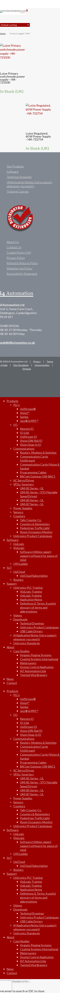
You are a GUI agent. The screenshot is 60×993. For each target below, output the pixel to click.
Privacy (37, 361)
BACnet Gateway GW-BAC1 (37, 476)
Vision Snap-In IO (30, 444)
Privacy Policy (16, 258)
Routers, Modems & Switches (38, 452)
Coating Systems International (39, 659)
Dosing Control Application (37, 667)
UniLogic (18, 544)
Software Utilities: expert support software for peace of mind (39, 556)
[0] (24, 11)
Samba (24, 417)
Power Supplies (22, 508)
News (10, 679)
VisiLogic (18, 548)
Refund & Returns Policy (22, 263)
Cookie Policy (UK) (19, 252)
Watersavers (28, 663)
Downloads (20, 619)
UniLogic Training (31, 595)
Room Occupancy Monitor (36, 532)
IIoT (9, 568)
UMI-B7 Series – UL (32, 504)
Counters (19, 516)
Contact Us (14, 247)
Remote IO (27, 429)
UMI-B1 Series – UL (32, 488)
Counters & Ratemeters (35, 524)
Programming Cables (33, 472)
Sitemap (26, 368)
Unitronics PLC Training (28, 587)
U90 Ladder (20, 564)
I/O (15, 425)
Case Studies (21, 651)
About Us (13, 242)
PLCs (16, 405)
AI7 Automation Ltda (33, 671)
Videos (17, 615)
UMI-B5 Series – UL (32, 500)
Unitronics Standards (26, 643)
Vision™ (25, 413)
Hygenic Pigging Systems (36, 655)
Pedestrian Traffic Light (35, 528)
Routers (18, 579)
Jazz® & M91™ (29, 421)
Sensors (18, 512)
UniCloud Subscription (34, 575)
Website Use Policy (19, 268)
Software (12, 171)
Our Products (15, 166)
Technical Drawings (19, 177)
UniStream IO (28, 437)
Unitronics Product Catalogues (32, 536)
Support (12, 583)
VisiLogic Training (31, 591)
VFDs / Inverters (23, 484)
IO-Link (24, 433)
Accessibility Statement (22, 274)
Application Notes (31, 599)
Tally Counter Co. (31, 520)
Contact (12, 683)
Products (12, 401)
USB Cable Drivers (31, 631)
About (10, 647)
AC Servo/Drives (23, 480)
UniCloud (19, 572)
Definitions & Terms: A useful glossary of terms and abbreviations (38, 607)
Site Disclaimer (21, 365)
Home (3, 33)
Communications (23, 448)
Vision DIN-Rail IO (31, 440)
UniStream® (28, 409)
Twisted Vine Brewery (33, 675)
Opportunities (42, 365)
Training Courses (18, 191)
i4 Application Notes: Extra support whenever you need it (29, 184)
